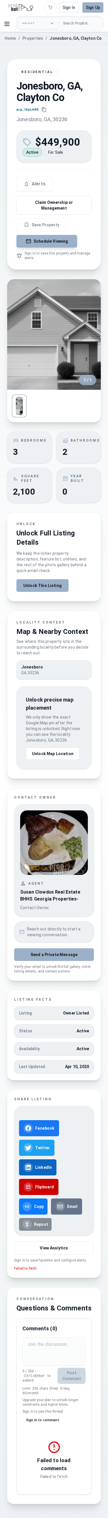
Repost (41, 1224)
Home (10, 38)
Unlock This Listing (42, 585)
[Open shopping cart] (50, 7)
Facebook (44, 1128)
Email (72, 1206)
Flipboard (44, 1187)
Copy (39, 1206)
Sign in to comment (42, 1420)
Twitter (42, 1147)
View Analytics (54, 1248)
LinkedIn (43, 1167)
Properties (32, 38)
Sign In (68, 7)
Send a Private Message (54, 954)
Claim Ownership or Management (54, 205)
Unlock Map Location (52, 753)
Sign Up (93, 7)
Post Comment (71, 1376)
